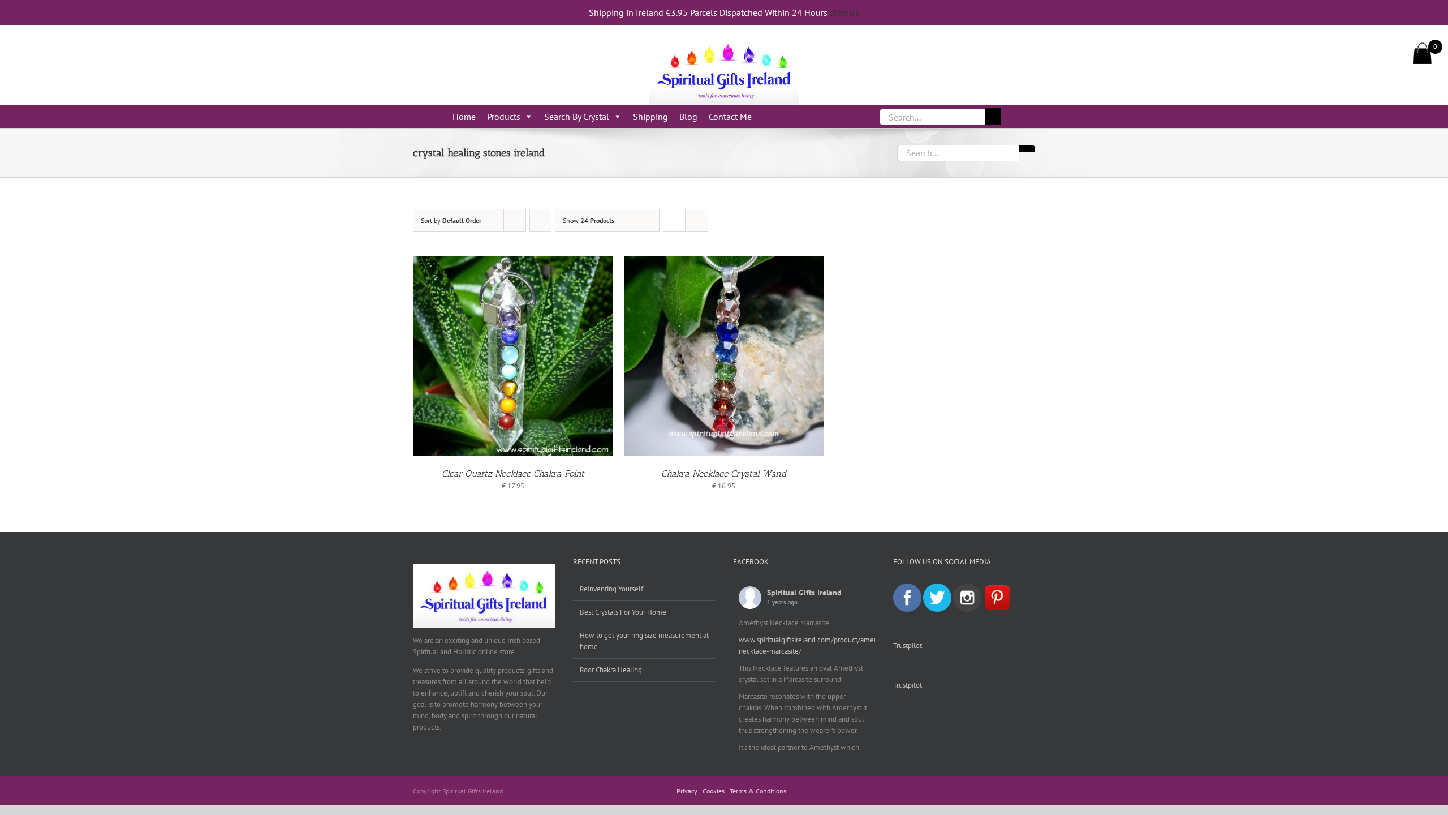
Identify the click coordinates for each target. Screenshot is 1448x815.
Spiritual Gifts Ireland (804, 592)
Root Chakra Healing (611, 670)
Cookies (714, 791)
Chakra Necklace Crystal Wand (723, 473)
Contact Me (730, 116)
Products (503, 116)
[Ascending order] (540, 220)
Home (464, 116)
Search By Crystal (576, 116)
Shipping (650, 116)
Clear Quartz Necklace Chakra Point (513, 473)
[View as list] (697, 220)
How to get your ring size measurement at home (644, 640)
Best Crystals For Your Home (623, 612)
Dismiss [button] (844, 12)
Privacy (686, 791)
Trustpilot (907, 645)
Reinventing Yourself (611, 589)
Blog (688, 116)
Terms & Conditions (758, 791)
